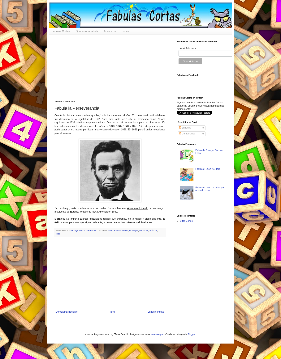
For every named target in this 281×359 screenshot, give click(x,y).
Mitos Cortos (186, 221)
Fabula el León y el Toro (207, 169)
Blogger (192, 334)
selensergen (157, 334)
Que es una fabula (87, 31)
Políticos (153, 230)
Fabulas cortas (121, 230)
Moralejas (133, 230)
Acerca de (110, 31)
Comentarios (188, 133)
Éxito (110, 230)
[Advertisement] (110, 67)
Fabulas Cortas (60, 31)
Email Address (187, 48)
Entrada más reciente (66, 311)
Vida (58, 234)
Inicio (112, 311)
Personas (143, 230)
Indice (125, 31)
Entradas (186, 127)
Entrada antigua (156, 311)
